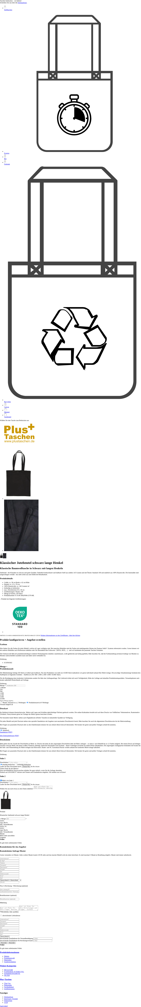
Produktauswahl (9, 958)
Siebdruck (5, 730)
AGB (6, 1002)
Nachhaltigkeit (9, 987)
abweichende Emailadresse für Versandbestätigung (16, 938)
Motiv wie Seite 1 (8, 780)
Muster (2, 834)
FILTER (7, 975)
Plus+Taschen (6, 979)
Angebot (3, 837)
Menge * (3, 685)
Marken (6, 956)
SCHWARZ (8, 663)
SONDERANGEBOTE (12, 973)
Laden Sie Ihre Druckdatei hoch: (11, 766)
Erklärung (3, 659)
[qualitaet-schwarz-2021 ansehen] (4, 558)
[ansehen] (1, 558)
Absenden (4, 943)
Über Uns (7, 983)
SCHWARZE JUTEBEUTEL (14, 972)
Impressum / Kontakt (11, 999)
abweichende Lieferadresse (11, 915)
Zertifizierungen (9, 989)
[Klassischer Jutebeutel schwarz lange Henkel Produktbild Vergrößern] (18, 498)
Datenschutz (8, 1001)
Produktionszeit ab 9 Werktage (38, 702)
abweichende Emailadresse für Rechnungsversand (16, 940)
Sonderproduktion (10, 962)
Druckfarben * (4, 762)
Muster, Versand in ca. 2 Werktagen (14, 702)
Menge (3, 819)
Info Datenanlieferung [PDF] (9, 736)
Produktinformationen (9, 952)
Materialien (7, 960)
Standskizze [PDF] (6, 732)
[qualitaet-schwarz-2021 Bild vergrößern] (21, 550)
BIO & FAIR (8, 970)
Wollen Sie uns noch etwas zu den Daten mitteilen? (16, 789)
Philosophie (8, 985)
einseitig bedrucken (8, 764)
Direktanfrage (22, 3)
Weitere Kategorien (8, 966)
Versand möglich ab (6, 704)
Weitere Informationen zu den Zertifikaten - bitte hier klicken (60, 635)
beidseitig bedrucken (24, 764)
